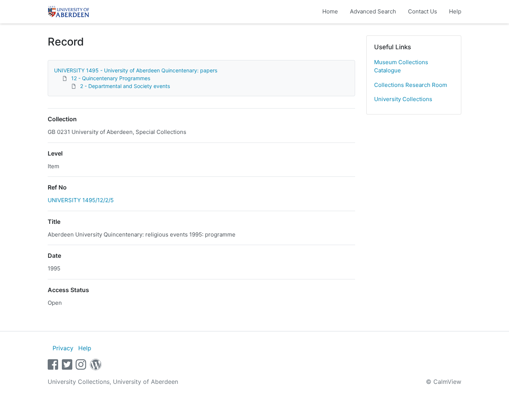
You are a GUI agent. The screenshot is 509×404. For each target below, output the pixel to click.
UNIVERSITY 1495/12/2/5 (81, 200)
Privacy (63, 348)
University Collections (403, 99)
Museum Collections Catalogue (401, 66)
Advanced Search (373, 11)
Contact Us (422, 11)
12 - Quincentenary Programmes (110, 78)
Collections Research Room (410, 84)
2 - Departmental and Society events (125, 86)
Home (330, 11)
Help (455, 11)
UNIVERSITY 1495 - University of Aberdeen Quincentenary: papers (135, 70)
